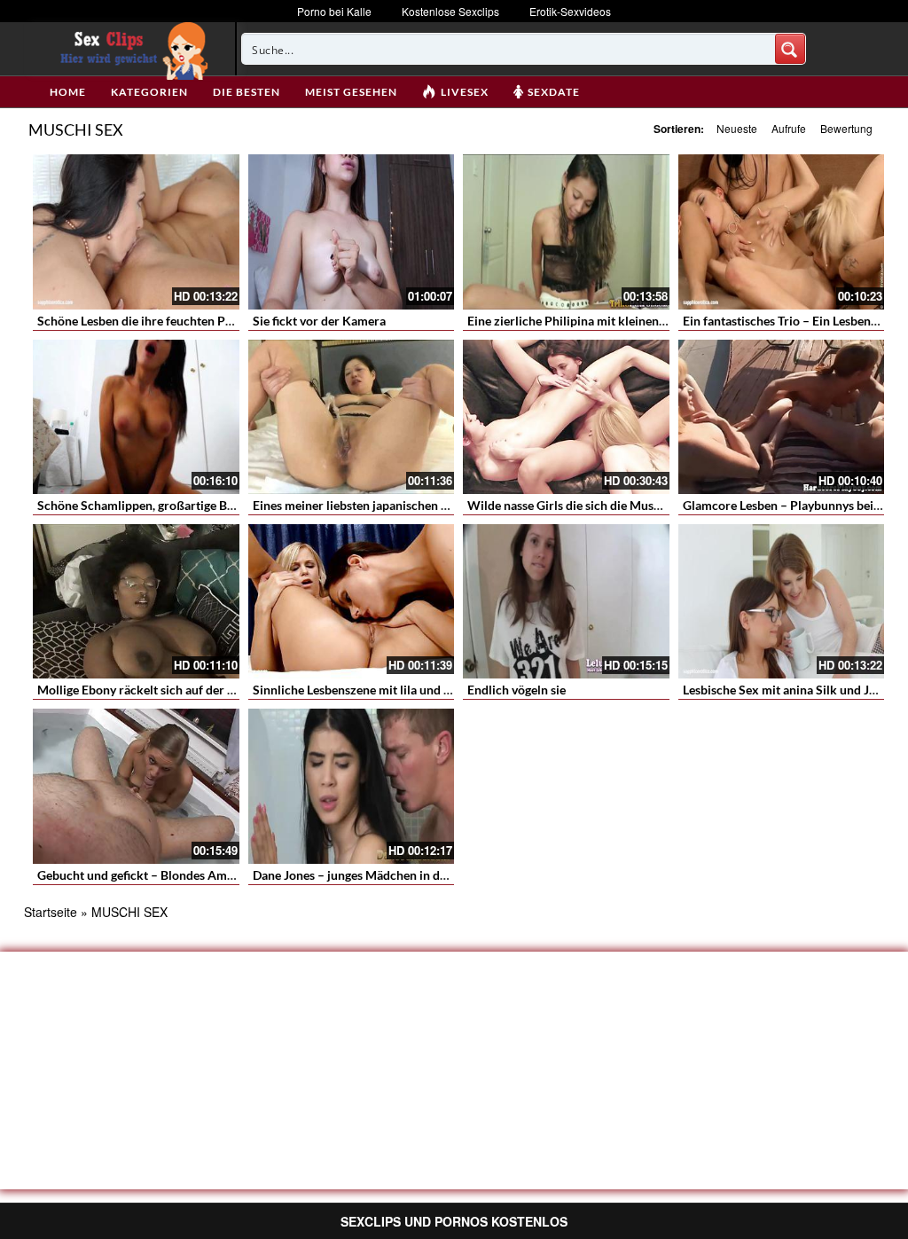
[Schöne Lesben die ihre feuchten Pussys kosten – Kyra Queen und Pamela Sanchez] (136, 231)
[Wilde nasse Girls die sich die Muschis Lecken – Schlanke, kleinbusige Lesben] (566, 417)
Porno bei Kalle (334, 11)
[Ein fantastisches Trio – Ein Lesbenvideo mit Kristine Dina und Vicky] (781, 231)
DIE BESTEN (246, 91)
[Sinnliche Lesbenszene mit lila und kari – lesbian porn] (351, 601)
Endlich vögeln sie (516, 689)
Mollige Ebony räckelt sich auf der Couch (149, 689)
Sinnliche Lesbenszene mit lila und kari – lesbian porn (399, 689)
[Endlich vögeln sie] (566, 601)
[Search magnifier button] (790, 49)
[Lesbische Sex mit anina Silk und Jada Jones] (781, 601)
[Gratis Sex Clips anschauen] (129, 49)
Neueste (736, 128)
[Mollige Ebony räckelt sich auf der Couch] (136, 601)
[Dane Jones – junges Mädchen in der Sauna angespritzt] (351, 786)
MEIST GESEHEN (351, 91)
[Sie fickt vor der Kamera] (351, 231)
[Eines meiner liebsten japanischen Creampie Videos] (351, 417)
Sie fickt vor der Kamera (319, 320)
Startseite (50, 912)
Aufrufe (788, 128)
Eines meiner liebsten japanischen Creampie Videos (394, 505)
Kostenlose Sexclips (450, 11)
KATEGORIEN (149, 91)
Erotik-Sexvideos (570, 11)
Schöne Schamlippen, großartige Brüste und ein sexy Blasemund (213, 505)
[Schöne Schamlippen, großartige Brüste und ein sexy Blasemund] (136, 417)
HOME (68, 91)
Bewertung (846, 128)
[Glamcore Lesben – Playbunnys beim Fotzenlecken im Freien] (781, 417)
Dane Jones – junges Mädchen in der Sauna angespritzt (402, 874)
